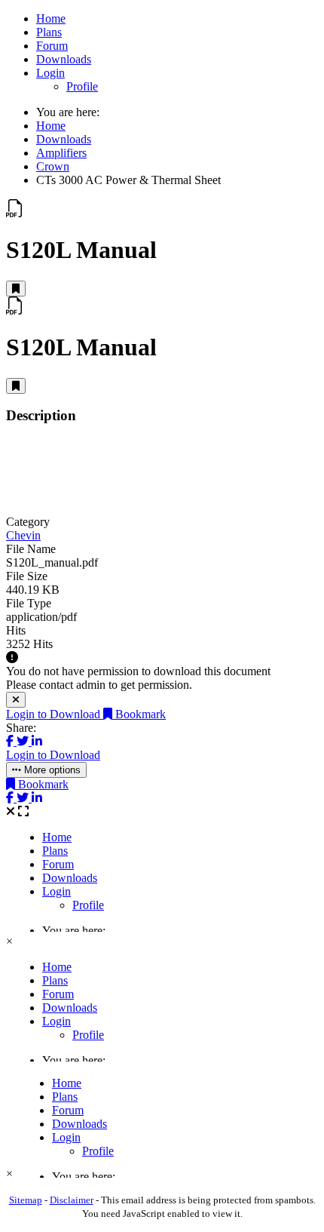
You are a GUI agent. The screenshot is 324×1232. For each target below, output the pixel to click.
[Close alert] (16, 700)
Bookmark (139, 714)
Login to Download (54, 714)
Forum (52, 45)
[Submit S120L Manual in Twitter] (24, 741)
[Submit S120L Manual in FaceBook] (11, 741)
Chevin (23, 535)
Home (51, 18)
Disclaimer (71, 1200)
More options (51, 770)
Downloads (63, 59)
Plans (49, 32)
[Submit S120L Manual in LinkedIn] (37, 741)
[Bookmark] (16, 288)
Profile (82, 86)
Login (50, 72)
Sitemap (25, 1200)
